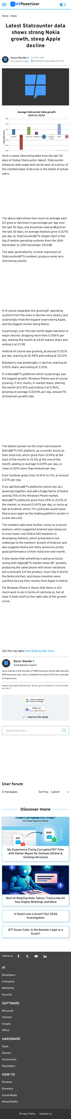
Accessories (9, 1059)
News (14, 16)
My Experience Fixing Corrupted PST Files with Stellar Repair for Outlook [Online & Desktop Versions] (35, 853)
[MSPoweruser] (24, 4)
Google (6, 1024)
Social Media (9, 1095)
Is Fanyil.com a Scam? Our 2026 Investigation (35, 916)
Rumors (6, 1053)
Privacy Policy (27, 1114)
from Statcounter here (39, 651)
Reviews (7, 1082)
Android (6, 1017)
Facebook (18, 956)
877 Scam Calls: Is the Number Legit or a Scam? (35, 932)
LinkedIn (45, 956)
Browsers (7, 1088)
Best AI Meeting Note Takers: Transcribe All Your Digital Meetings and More (35, 900)
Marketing (8, 988)
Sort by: (43, 792)
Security (7, 994)
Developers (9, 975)
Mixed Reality (10, 1101)
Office (5, 1030)
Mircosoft (7, 1011)
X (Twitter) (27, 956)
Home (5, 16)
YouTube (36, 956)
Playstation (8, 1066)
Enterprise (8, 981)
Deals (5, 1046)
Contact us (45, 1114)
